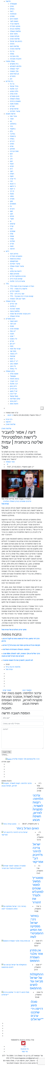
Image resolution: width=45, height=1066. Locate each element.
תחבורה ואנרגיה (15, 59)
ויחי (11, 156)
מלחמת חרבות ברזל (13, 667)
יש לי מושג (13, 391)
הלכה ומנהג (14, 91)
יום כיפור (13, 324)
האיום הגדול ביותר (27, 828)
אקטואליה (13, 4)
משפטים (13, 204)
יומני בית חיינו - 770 (17, 294)
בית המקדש (14, 64)
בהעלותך (13, 124)
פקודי (12, 219)
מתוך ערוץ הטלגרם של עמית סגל (14, 629)
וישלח (12, 174)
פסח (11, 346)
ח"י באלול (13, 369)
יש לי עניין (13, 394)
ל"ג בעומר (13, 354)
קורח (11, 226)
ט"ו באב (13, 366)
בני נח (12, 51)
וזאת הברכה (14, 151)
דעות (11, 11)
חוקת (12, 176)
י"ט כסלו (13, 331)
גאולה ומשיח (10, 61)
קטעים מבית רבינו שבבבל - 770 (21, 296)
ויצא (11, 161)
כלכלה (12, 44)
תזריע (12, 244)
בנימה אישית (14, 379)
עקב (11, 214)
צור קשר (25, 1051)
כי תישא (13, 186)
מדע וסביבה (14, 56)
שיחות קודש (14, 109)
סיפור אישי (14, 34)
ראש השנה (14, 321)
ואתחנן (12, 149)
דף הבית (9, 419)
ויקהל (12, 164)
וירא (11, 169)
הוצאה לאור (14, 21)
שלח (11, 234)
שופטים (12, 231)
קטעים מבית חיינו (16, 279)
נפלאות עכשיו (14, 311)
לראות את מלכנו (15, 271)
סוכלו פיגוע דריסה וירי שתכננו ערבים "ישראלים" (37, 1010)
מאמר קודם (7, 690)
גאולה (12, 54)
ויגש (11, 154)
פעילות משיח (14, 36)
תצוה (12, 246)
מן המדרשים (14, 74)
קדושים (12, 224)
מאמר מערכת (15, 309)
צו (10, 221)
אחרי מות (13, 116)
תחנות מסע (14, 404)
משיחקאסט (14, 261)
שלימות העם (14, 46)
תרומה (12, 249)
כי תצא (12, 189)
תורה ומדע (13, 94)
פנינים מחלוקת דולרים (18, 276)
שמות (12, 236)
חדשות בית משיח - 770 (18, 289)
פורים (12, 341)
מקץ (11, 201)
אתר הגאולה (10, 462)
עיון (11, 79)
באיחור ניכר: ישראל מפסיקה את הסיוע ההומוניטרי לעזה (36, 926)
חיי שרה (13, 179)
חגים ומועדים (14, 96)
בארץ (12, 6)
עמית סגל (5, 504)
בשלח (12, 139)
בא (11, 121)
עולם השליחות (15, 399)
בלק (11, 131)
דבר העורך (14, 381)
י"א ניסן (12, 344)
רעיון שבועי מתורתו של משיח (20, 314)
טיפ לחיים (13, 389)
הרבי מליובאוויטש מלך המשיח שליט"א (25, 759)
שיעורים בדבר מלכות (17, 281)
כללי (11, 269)
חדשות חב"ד (14, 24)
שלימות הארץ (15, 39)
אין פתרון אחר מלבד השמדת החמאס (36, 956)
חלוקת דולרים (15, 291)
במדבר (12, 134)
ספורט (12, 16)
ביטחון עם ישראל (16, 41)
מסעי (12, 196)
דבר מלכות (14, 89)
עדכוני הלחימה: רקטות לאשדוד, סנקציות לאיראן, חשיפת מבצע (38, 808)
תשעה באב (14, 364)
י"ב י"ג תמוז (14, 361)
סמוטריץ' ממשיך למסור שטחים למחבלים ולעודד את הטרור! (37, 890)
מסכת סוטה (14, 104)
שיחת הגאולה (10, 301)
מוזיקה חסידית (15, 26)
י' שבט (12, 336)
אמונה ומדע (14, 374)
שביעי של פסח (15, 349)
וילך (11, 159)
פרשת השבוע (10, 114)
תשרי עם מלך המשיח (17, 299)
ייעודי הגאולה (14, 69)
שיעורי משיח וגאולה (17, 266)
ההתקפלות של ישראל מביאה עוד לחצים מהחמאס (36, 981)
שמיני (12, 239)
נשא (11, 211)
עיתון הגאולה (10, 371)
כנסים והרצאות (15, 259)
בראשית (13, 136)
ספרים (12, 106)
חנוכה (12, 334)
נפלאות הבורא (15, 29)
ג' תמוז (12, 359)
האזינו (12, 144)
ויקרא (12, 166)
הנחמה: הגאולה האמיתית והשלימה (16, 649)
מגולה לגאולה (15, 99)
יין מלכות (13, 306)
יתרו (11, 181)
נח (11, 206)
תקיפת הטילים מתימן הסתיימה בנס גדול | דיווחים (21, 645)
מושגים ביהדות (15, 101)
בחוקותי (12, 129)
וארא (11, 146)
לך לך (12, 191)
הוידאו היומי (14, 254)
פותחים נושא (14, 274)
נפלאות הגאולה (15, 31)
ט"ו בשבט (13, 339)
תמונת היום (14, 19)
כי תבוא (12, 184)
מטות (12, 194)
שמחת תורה (14, 329)
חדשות (8, 1)
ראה (11, 229)
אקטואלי (13, 376)
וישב (11, 171)
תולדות (12, 241)
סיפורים (12, 76)
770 (7, 284)
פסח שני (13, 351)
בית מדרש (9, 81)
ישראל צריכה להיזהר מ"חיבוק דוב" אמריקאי (38, 853)
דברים (12, 141)
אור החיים (13, 304)
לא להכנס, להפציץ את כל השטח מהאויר (18, 660)
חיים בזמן (13, 386)
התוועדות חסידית (16, 256)
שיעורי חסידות (15, 111)
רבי (24, 1046)
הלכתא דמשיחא (15, 66)
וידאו (7, 251)
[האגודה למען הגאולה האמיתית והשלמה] (22, 1043)
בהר (11, 126)
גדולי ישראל (14, 86)
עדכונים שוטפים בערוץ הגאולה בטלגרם (17, 501)
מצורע (12, 199)
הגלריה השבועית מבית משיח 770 (22, 286)
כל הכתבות (25, 1049)
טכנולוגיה (13, 14)
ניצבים (12, 209)
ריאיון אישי (13, 401)
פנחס (12, 216)
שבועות (12, 356)
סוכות (12, 326)
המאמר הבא (27, 690)
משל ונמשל (14, 396)
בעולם (12, 9)
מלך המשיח (14, 71)
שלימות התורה (15, 49)
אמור (12, 119)
